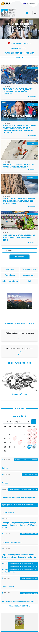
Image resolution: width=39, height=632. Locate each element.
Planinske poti (18, 48)
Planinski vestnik (13, 53)
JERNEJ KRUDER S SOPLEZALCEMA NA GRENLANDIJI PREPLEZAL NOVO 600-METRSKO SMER (18, 201)
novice (19, 58)
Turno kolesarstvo (29, 269)
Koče (26, 43)
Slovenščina (30, 3)
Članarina (15, 43)
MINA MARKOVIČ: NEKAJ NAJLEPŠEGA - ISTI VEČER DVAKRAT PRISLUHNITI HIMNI (19, 237)
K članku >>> (32, 96)
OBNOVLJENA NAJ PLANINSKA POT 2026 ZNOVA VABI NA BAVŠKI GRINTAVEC (17, 91)
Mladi (29, 281)
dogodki (19, 461)
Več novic (20, 257)
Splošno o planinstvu (10, 281)
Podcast (30, 53)
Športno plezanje (29, 275)
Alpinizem (10, 269)
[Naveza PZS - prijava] (6, 3)
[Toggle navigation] (35, 13)
